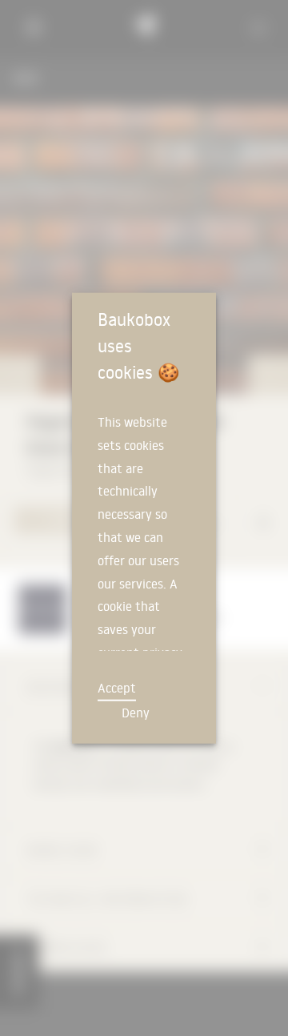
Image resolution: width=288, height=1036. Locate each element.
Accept (117, 688)
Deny (136, 713)
